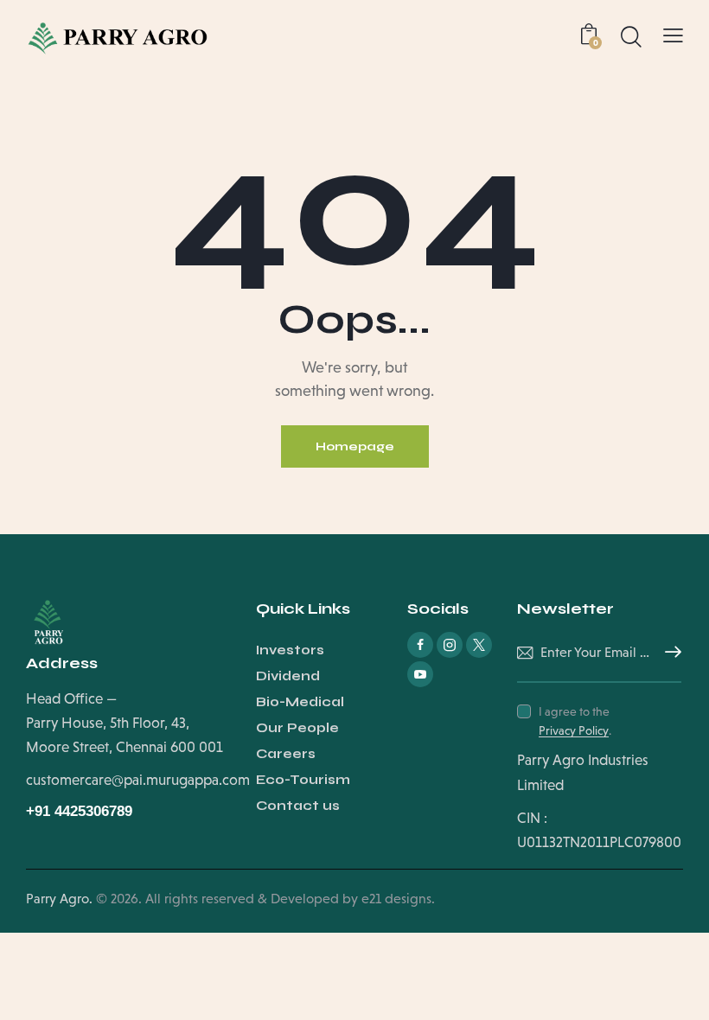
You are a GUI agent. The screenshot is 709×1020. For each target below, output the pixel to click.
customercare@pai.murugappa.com (138, 780)
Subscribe (668, 653)
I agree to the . (575, 720)
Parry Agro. (59, 898)
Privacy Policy (574, 730)
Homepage (355, 446)
